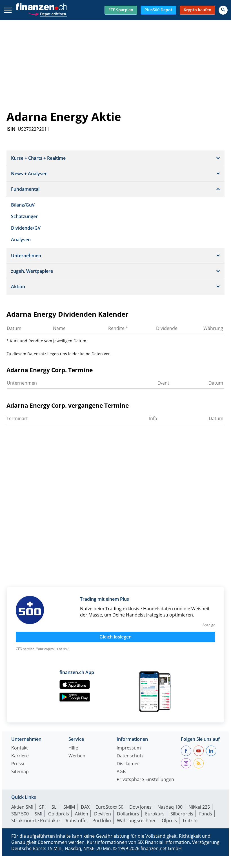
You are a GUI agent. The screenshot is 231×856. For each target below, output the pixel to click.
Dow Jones (140, 807)
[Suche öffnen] (223, 10)
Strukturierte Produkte (35, 820)
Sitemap (20, 772)
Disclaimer (128, 764)
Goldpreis (58, 814)
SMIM (69, 807)
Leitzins (191, 820)
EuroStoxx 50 (109, 807)
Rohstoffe (76, 820)
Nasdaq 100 (170, 807)
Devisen (102, 814)
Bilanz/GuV (23, 205)
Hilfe (73, 748)
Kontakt (19, 748)
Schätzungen (25, 216)
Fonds (205, 814)
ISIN (10, 129)
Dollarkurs (128, 814)
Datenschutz (130, 756)
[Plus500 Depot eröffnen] (47, 13)
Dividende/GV (26, 228)
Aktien (81, 814)
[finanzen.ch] (41, 6)
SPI (42, 807)
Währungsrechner (136, 820)
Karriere (20, 756)
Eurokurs (155, 814)
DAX (85, 807)
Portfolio (101, 820)
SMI (38, 814)
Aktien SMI (22, 807)
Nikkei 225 (199, 807)
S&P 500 (20, 814)
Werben (76, 756)
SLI (54, 807)
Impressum (129, 748)
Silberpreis (181, 814)
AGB (121, 772)
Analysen (21, 239)
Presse (18, 764)
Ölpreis (169, 820)
